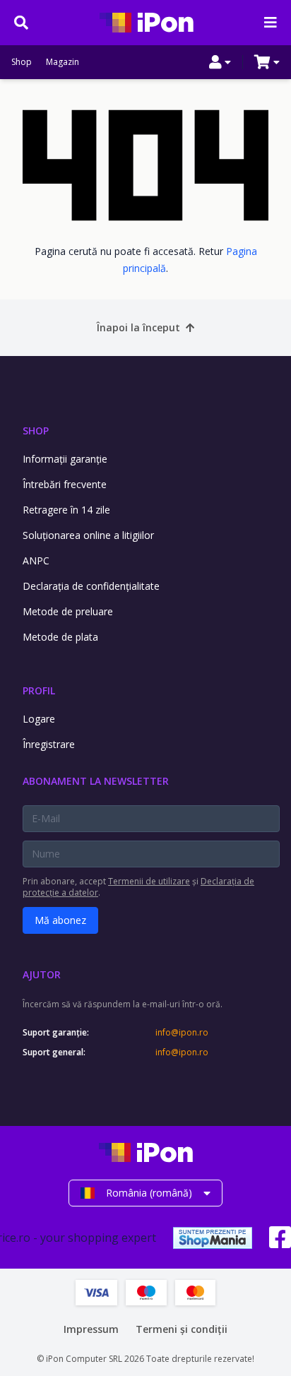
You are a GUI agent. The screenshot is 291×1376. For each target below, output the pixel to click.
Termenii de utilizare (149, 881)
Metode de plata (60, 636)
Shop (21, 62)
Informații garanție (65, 458)
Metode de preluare (68, 611)
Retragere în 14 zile (66, 509)
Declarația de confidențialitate (91, 586)
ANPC (36, 560)
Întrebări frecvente (65, 484)
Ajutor (42, 974)
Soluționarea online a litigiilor (88, 535)
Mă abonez (60, 920)
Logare (39, 718)
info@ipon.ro (181, 1032)
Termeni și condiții (181, 1329)
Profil (39, 690)
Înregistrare (49, 744)
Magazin (62, 62)
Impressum (91, 1329)
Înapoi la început (138, 327)
